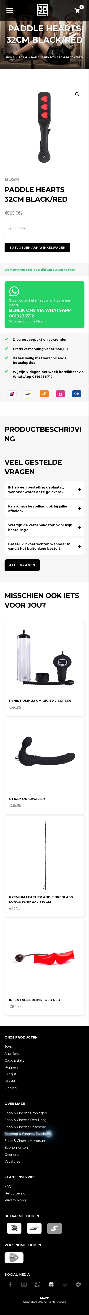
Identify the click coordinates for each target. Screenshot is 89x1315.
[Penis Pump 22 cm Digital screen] (44, 659)
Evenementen (16, 1148)
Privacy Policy (16, 1200)
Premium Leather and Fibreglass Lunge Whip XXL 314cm (41, 899)
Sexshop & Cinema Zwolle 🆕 (28, 1134)
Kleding (11, 1088)
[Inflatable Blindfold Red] (44, 958)
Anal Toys (12, 1054)
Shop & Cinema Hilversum (25, 1141)
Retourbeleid (15, 1193)
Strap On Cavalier (27, 799)
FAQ (8, 1186)
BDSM (22, 57)
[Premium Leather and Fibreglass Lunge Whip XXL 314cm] (44, 855)
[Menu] (10, 10)
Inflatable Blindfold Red (34, 1000)
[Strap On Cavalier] (44, 757)
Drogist (10, 1074)
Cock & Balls (14, 1060)
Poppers (11, 1067)
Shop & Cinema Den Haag (26, 1120)
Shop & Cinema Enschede (25, 1127)
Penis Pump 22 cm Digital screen (40, 701)
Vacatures (12, 1161)
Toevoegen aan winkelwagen (37, 247)
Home (10, 57)
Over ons (12, 1155)
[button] (77, 94)
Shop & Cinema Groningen (26, 1113)
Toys (8, 1046)
